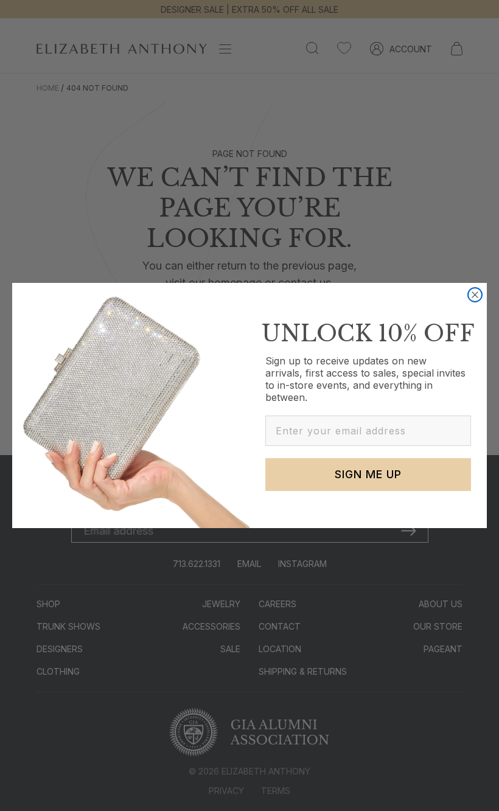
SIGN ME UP (368, 474)
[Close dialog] (475, 295)
